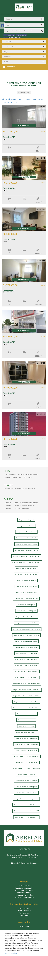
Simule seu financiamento (24, 897)
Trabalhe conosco (24, 910)
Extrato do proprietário (24, 888)
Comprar (28, 99)
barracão (21, 474)
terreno (13, 474)
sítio (25, 477)
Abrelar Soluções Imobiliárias (12, 99)
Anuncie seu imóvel (24, 892)
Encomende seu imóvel (24, 890)
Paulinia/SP (30, 488)
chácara (29, 474)
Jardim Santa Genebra (13, 508)
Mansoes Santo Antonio (29, 503)
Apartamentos (38, 99)
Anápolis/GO (9, 488)
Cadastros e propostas (24, 895)
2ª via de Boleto (24, 886)
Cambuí (8, 506)
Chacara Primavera (28, 506)
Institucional (24, 915)
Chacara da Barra (11, 503)
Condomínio (10, 67)
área (30, 477)
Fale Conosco (24, 908)
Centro (17, 102)
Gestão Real (24, 926)
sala (20, 477)
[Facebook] (2, 25)
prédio (7, 477)
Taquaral (15, 506)
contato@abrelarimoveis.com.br (25, 863)
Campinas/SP (7, 102)
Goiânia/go (20, 488)
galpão (14, 477)
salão (36, 474)
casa (6, 474)
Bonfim (26, 508)
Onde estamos (24, 913)
